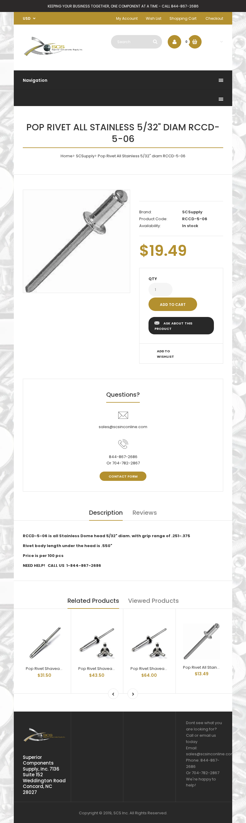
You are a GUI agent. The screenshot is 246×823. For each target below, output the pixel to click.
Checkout (214, 18)
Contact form (123, 476)
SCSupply (85, 156)
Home (67, 156)
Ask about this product (173, 326)
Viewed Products (153, 601)
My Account (127, 18)
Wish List (153, 18)
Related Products (93, 601)
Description (106, 512)
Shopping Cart (183, 18)
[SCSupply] (53, 57)
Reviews (145, 512)
